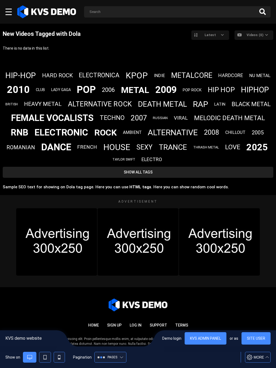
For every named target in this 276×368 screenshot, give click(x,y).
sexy (144, 147)
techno (112, 117)
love (232, 147)
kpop (137, 76)
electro (152, 159)
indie (159, 75)
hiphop (255, 89)
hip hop (221, 90)
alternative (173, 132)
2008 (211, 132)
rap (200, 104)
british (11, 104)
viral (181, 118)
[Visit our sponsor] (56, 242)
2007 (139, 118)
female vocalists (52, 118)
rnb (19, 132)
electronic (61, 132)
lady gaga (61, 90)
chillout (235, 132)
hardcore (230, 75)
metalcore (191, 75)
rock (105, 132)
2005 (258, 132)
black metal (251, 104)
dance (56, 147)
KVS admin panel (205, 338)
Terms (181, 325)
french (87, 147)
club (40, 90)
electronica (99, 75)
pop (86, 89)
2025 (257, 147)
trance (173, 147)
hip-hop (20, 75)
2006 (108, 89)
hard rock (57, 75)
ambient (132, 132)
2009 (166, 89)
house (116, 147)
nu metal (260, 75)
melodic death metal (229, 118)
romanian (20, 147)
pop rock (192, 90)
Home (93, 325)
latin (219, 104)
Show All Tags (138, 172)
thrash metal (206, 147)
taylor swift (123, 159)
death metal (162, 104)
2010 (18, 89)
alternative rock (100, 104)
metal (135, 90)
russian (160, 118)
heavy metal (43, 104)
